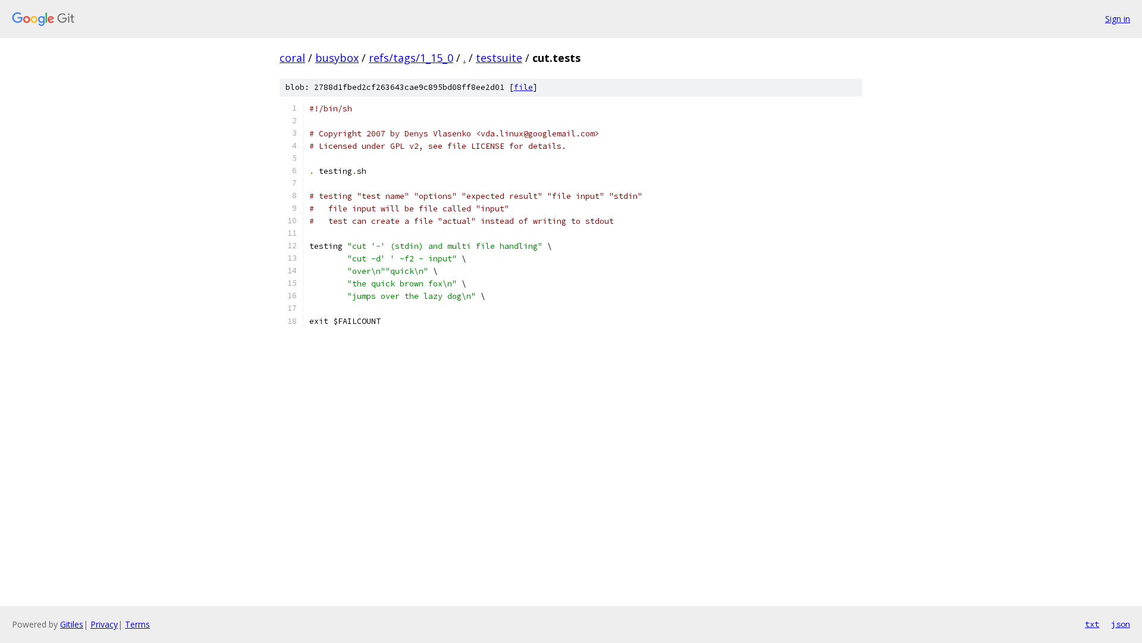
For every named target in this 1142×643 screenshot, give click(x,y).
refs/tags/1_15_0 (411, 58)
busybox (337, 58)
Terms (137, 624)
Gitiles (71, 624)
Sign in (1117, 18)
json (1120, 624)
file (523, 87)
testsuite (499, 58)
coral (292, 58)
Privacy (104, 624)
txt (1092, 624)
